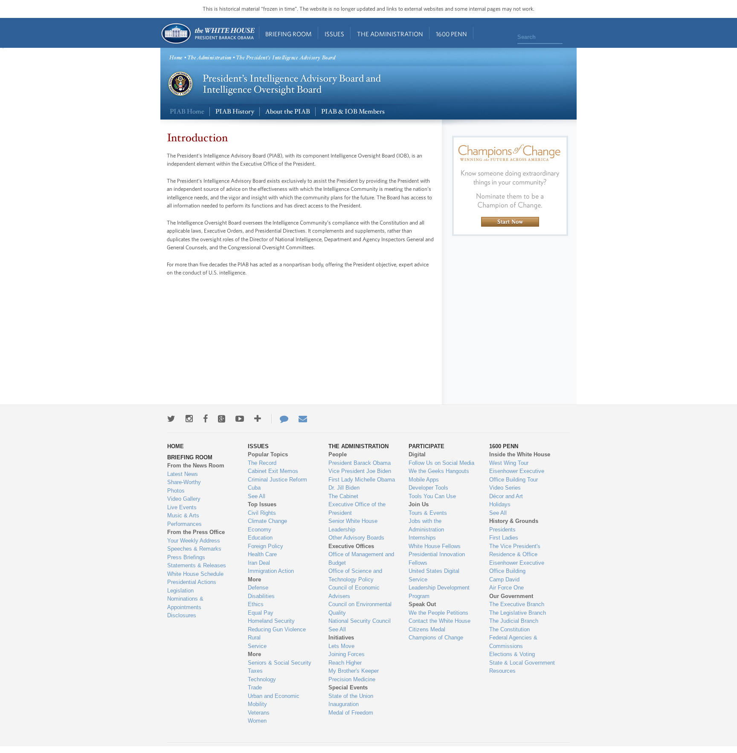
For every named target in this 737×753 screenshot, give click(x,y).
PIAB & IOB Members (353, 111)
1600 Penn (451, 34)
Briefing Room (288, 34)
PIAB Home (187, 111)
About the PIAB (287, 111)
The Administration (390, 34)
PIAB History (234, 111)
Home (207, 33)
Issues (334, 34)
